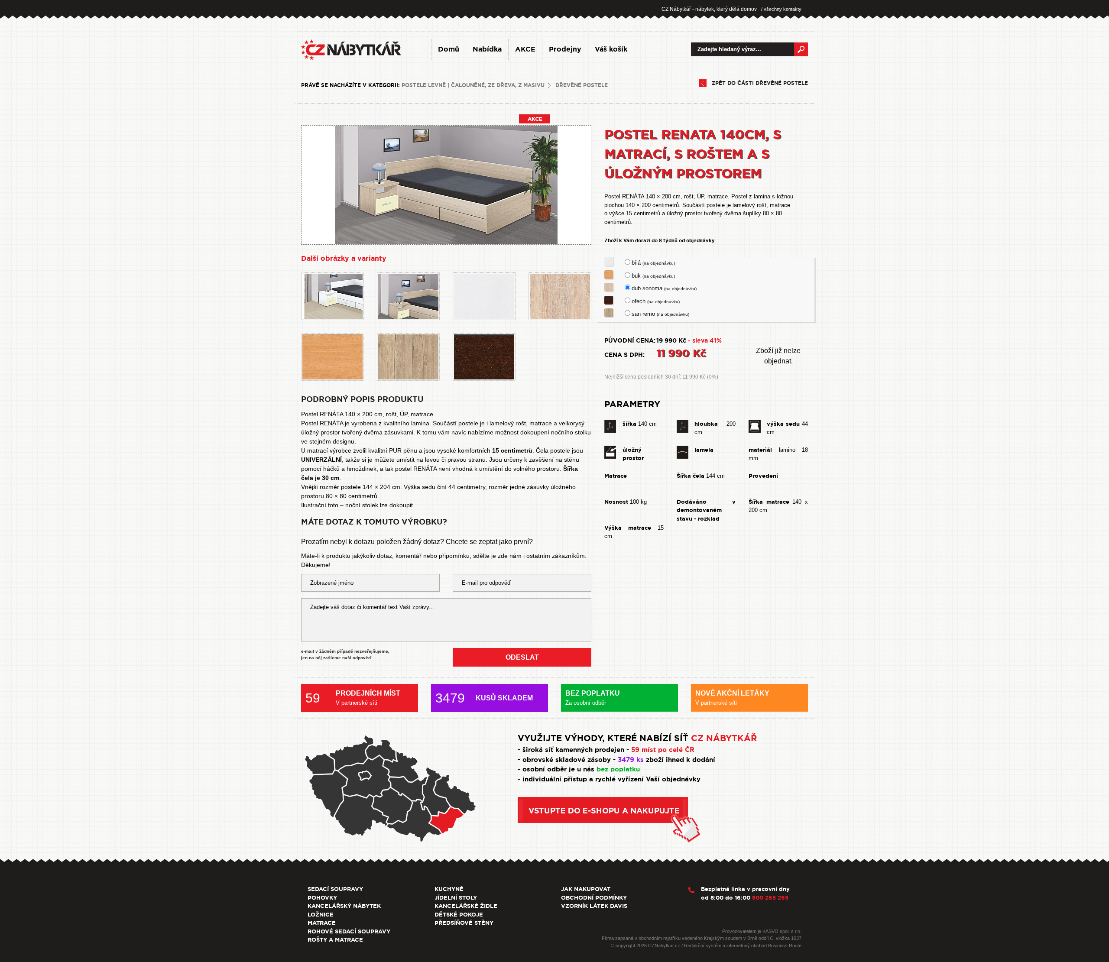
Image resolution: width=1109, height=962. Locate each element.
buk (653, 275)
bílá (653, 262)
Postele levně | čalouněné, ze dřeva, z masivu (473, 85)
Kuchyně (449, 889)
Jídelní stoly (456, 897)
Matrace (322, 922)
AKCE (525, 49)
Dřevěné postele (581, 85)
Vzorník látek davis (594, 906)
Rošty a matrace (335, 939)
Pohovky (322, 897)
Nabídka (487, 49)
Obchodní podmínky (594, 897)
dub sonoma (664, 288)
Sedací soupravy (335, 889)
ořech (656, 301)
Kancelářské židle (466, 906)
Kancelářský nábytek (344, 906)
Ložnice (321, 914)
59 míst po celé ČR (662, 749)
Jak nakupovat (585, 889)
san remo (660, 314)
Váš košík (611, 49)
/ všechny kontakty (781, 9)
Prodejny (565, 49)
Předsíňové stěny (464, 922)
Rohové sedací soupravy (349, 931)
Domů (448, 49)
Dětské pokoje (459, 914)
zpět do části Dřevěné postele (760, 83)
